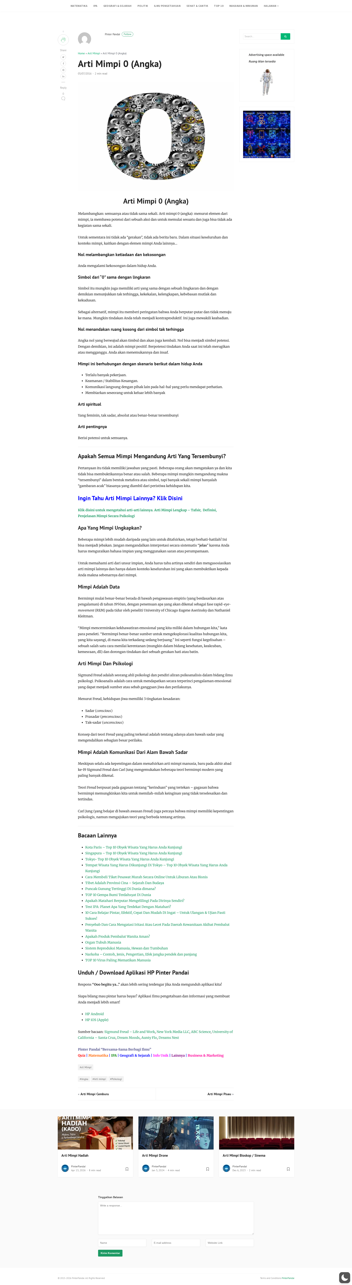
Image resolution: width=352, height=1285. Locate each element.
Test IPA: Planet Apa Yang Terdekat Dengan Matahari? (128, 907)
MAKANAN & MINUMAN (243, 6)
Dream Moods (128, 1038)
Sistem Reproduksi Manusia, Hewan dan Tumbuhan (126, 948)
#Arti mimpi (99, 1079)
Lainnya (178, 1055)
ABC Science (201, 1032)
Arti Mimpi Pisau (219, 1094)
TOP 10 (218, 6)
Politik (143, 6)
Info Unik (160, 1055)
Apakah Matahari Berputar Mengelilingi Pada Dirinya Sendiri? (134, 901)
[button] (344, 1277)
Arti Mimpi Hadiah (74, 1155)
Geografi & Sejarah (135, 1055)
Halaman (270, 6)
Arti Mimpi (94, 53)
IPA (95, 6)
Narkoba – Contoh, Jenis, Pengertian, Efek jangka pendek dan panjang (141, 954)
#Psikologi (116, 1079)
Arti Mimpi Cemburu (94, 1094)
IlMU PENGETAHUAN (167, 6)
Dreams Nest (169, 1038)
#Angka (84, 1079)
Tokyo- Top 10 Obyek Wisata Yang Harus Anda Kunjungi (129, 859)
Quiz (81, 1055)
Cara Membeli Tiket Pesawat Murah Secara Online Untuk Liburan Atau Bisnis (146, 877)
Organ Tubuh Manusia (103, 942)
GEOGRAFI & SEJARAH (117, 6)
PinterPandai (78, 1166)
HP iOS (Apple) (97, 1020)
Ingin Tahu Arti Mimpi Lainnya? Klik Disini (130, 498)
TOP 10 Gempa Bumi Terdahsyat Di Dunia (118, 895)
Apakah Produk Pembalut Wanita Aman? (117, 936)
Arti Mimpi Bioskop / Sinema (244, 1155)
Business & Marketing (206, 1055)
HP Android (94, 1014)
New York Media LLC (173, 1032)
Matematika (98, 1055)
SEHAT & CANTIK (197, 6)
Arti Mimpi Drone (155, 1155)
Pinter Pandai (118, 34)
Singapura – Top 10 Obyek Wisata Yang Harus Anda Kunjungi (133, 853)
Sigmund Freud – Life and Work (129, 1032)
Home (81, 53)
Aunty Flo (149, 1038)
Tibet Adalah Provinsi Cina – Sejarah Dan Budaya (124, 883)
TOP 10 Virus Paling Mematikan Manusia (118, 960)
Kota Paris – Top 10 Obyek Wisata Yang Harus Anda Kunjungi (133, 847)
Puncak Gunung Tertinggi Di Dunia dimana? (120, 889)
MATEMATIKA (79, 6)
